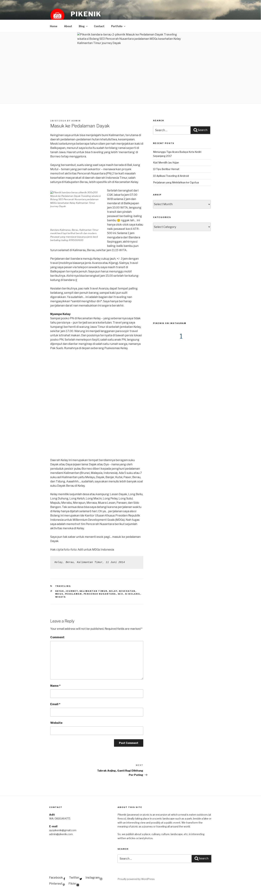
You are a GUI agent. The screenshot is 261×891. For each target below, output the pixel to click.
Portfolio (117, 26)
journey (72, 591)
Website (56, 723)
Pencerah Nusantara (100, 594)
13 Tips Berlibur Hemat (166, 169)
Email (55, 704)
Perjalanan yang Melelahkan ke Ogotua (176, 182)
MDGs (59, 594)
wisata (60, 597)
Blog (82, 26)
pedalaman (73, 594)
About (68, 26)
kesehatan (127, 591)
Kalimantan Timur (93, 591)
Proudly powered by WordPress (136, 879)
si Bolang (132, 594)
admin (76, 120)
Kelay (113, 591)
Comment (57, 637)
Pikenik (86, 14)
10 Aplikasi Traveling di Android (171, 175)
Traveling (63, 586)
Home (53, 26)
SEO (120, 594)
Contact (99, 26)
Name (55, 685)
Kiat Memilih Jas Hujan (166, 162)
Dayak (59, 591)
